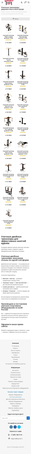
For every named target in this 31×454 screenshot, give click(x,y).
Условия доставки (15, 375)
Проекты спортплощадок (15, 381)
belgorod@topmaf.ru (16, 438)
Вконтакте (11, 427)
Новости (15, 348)
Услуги (15, 355)
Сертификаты (15, 352)
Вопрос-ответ (15, 386)
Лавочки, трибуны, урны (15, 408)
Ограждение (15, 406)
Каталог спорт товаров (15, 392)
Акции (15, 379)
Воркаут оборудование (15, 394)
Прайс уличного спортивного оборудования (15, 388)
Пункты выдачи (15, 350)
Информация (15, 367)
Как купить (15, 370)
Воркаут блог (15, 383)
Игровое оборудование (15, 401)
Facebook (15, 427)
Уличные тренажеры (15, 397)
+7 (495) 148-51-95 (16, 435)
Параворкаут (15, 410)
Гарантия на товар (15, 377)
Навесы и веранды (15, 403)
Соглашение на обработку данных (15, 364)
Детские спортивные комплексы (15, 399)
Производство (15, 357)
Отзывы (15, 359)
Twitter (19, 427)
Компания (15, 343)
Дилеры (15, 361)
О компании (15, 346)
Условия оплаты (15, 372)
